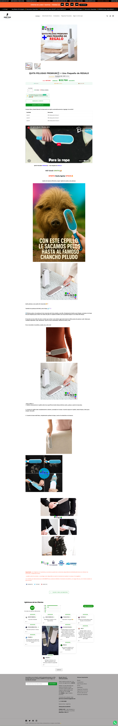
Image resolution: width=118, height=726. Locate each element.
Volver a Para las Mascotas (60, 592)
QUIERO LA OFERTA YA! (37, 104)
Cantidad (30, 88)
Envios (78, 685)
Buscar (78, 680)
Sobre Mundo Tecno (82, 683)
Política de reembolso (82, 694)
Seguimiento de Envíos (82, 691)
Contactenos (80, 682)
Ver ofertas (83, 4)
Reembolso (80, 687)
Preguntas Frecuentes (82, 689)
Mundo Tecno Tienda (35, 723)
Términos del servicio (82, 692)
